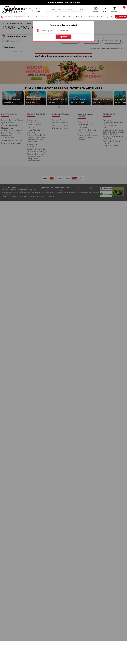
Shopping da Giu (107, 17)
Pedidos (114, 11)
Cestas (38, 17)
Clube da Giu (94, 17)
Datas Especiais (81, 17)
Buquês (45, 17)
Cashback (96, 11)
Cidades (72, 17)
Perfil (105, 11)
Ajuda (38, 11)
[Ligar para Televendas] (31, 9)
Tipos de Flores (62, 17)
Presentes (31, 17)
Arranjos (52, 17)
